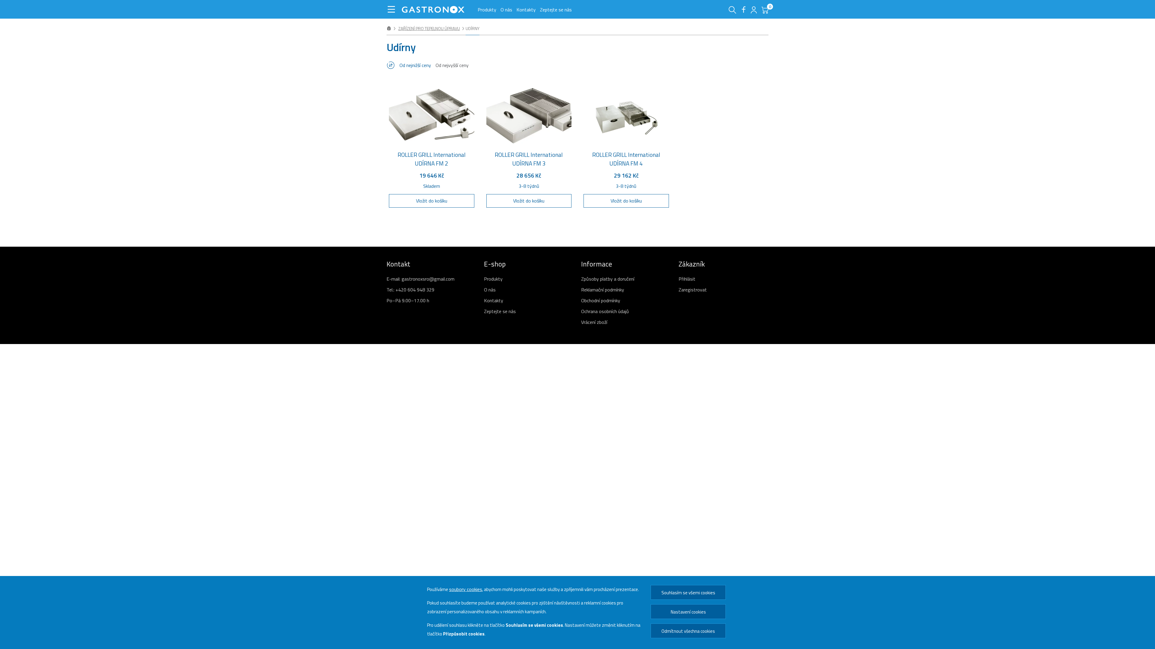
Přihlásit (687, 278)
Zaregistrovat (693, 289)
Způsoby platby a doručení (607, 278)
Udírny (472, 28)
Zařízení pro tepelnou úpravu (429, 28)
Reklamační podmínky (602, 289)
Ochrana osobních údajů (605, 311)
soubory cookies (465, 589)
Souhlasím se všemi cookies (688, 592)
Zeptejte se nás (556, 9)
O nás (506, 9)
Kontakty (526, 9)
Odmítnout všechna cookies (688, 631)
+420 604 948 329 (415, 289)
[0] (763, 12)
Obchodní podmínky (600, 300)
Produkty (487, 9)
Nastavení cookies (688, 611)
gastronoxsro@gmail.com (428, 278)
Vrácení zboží (594, 322)
